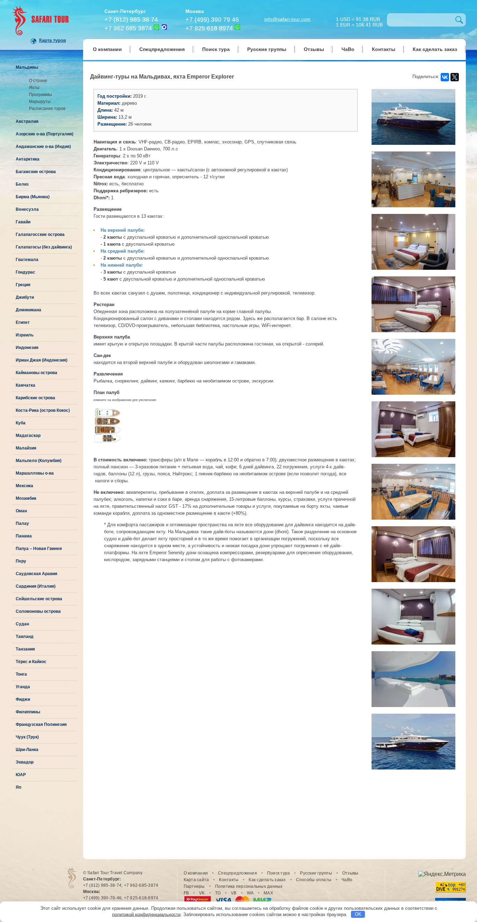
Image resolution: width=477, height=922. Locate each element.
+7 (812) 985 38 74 (131, 19)
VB (234, 893)
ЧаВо (348, 49)
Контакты (383, 49)
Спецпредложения (162, 49)
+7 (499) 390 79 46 (212, 19)
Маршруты (40, 101)
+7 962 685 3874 (128, 28)
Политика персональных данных (249, 886)
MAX (268, 893)
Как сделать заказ (435, 49)
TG (218, 893)
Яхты (34, 87)
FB (186, 893)
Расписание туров (47, 108)
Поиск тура (216, 49)
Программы (40, 94)
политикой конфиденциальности (146, 914)
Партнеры (194, 886)
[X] (454, 77)
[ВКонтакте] (445, 77)
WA (250, 893)
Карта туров (52, 40)
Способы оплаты (314, 879)
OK (358, 914)
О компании (107, 49)
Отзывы (314, 49)
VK (202, 893)
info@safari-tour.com (287, 19)
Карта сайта (196, 879)
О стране (38, 80)
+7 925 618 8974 (209, 28)
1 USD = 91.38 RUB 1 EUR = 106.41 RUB (359, 21)
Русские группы (266, 49)
